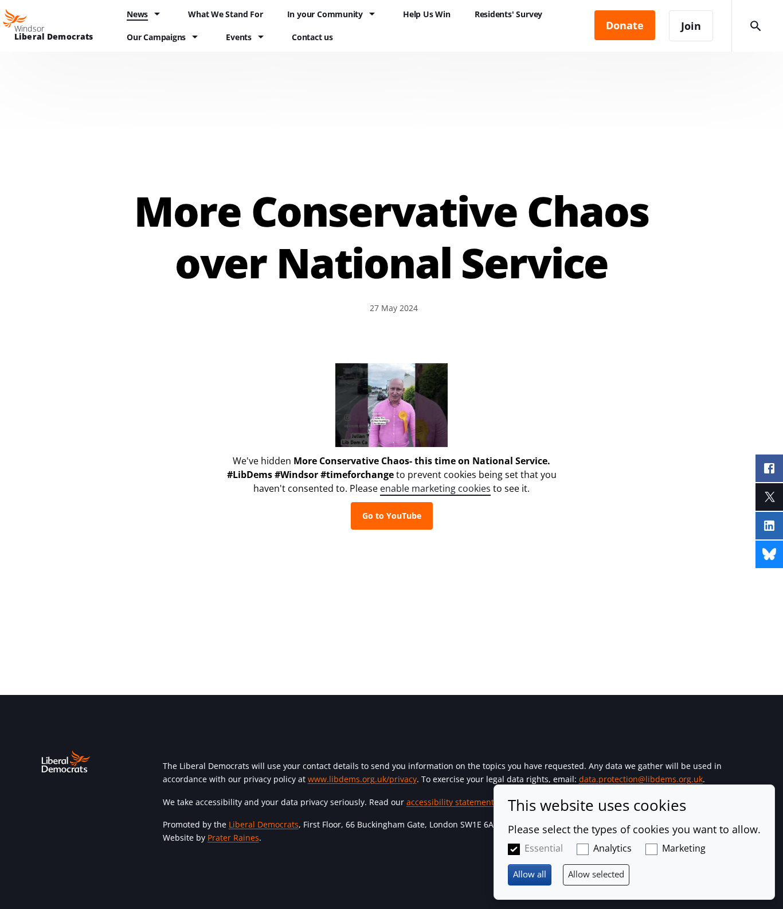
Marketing (684, 848)
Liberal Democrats (264, 824)
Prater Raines (233, 837)
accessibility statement (450, 802)
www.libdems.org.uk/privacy (362, 779)
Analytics (612, 848)
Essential (543, 848)
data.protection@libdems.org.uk (641, 779)
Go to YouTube (391, 515)
